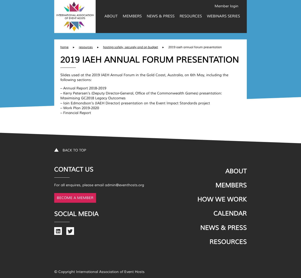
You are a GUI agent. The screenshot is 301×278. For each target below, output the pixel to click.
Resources (191, 16)
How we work (222, 199)
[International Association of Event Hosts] (75, 16)
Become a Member (75, 198)
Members (132, 16)
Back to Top (74, 150)
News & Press (161, 16)
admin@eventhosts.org (124, 185)
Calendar (230, 213)
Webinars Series (223, 16)
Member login (226, 6)
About (111, 16)
